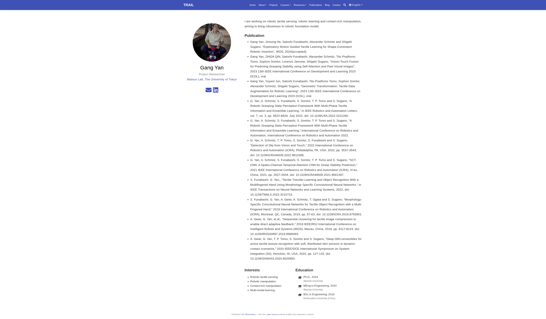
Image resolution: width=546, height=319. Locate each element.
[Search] (344, 5)
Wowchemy (250, 314)
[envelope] (209, 91)
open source (272, 314)
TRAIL (188, 5)
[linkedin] (215, 91)
